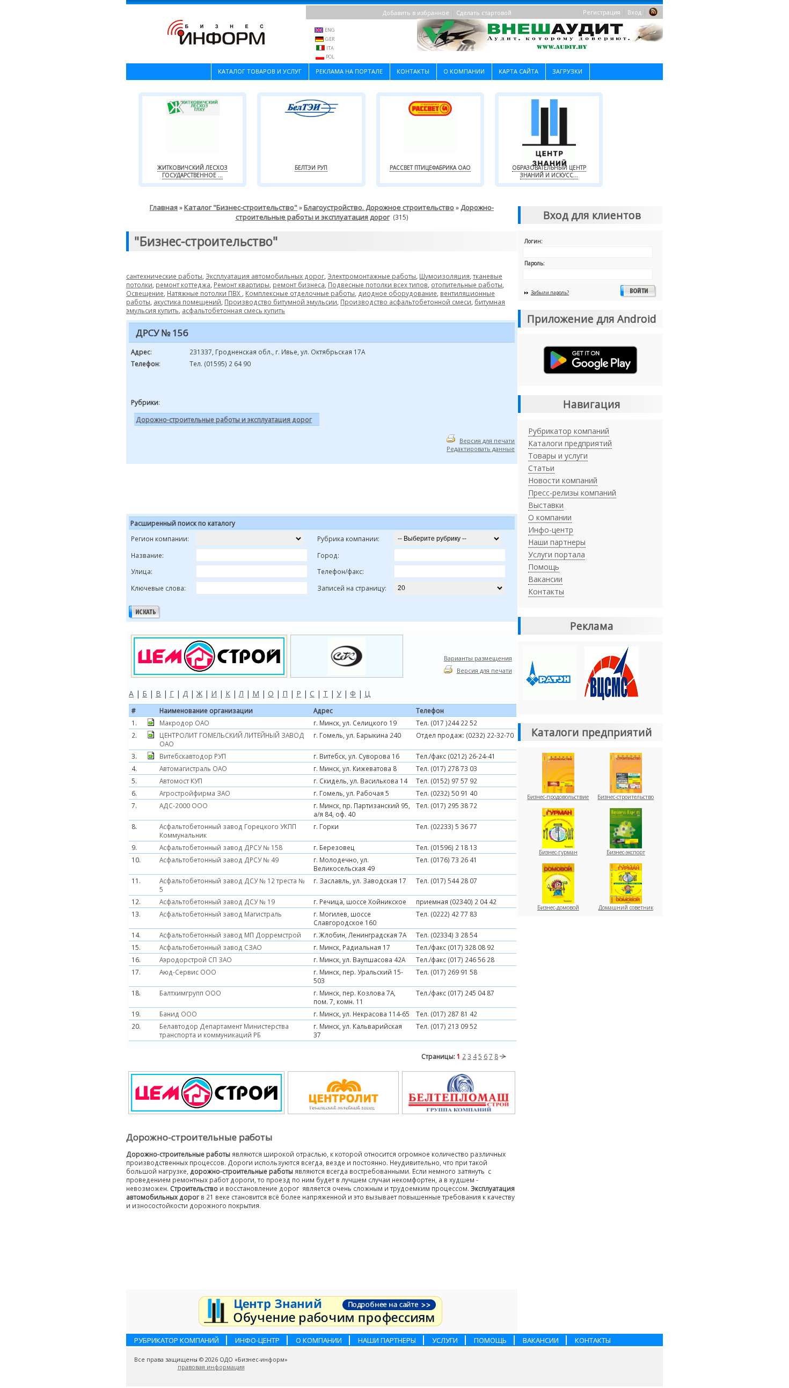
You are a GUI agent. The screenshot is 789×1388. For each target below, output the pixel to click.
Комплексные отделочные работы (300, 293)
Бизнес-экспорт (626, 852)
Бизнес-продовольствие (558, 797)
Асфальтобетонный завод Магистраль (220, 914)
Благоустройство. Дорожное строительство (379, 207)
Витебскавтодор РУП (192, 756)
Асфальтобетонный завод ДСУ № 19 (217, 901)
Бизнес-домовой (558, 907)
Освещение (145, 293)
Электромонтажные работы (371, 276)
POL (330, 56)
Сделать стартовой (484, 13)
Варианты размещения (478, 658)
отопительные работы (466, 284)
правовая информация (211, 1367)
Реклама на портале (349, 71)
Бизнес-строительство (625, 797)
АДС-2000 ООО (183, 805)
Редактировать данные (481, 449)
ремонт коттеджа (183, 284)
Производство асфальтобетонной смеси (405, 301)
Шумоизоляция (444, 276)
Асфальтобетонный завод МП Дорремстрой (230, 935)
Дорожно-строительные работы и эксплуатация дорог (365, 212)
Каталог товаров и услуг (260, 71)
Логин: (533, 241)
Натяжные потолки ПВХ (204, 293)
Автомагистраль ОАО (193, 768)
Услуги (445, 1340)
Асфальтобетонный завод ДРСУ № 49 (219, 859)
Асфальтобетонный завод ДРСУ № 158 (220, 847)
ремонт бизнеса (299, 284)
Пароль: (534, 263)
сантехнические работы (164, 276)
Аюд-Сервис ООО (187, 972)
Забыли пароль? (550, 292)
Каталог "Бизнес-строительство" (240, 207)
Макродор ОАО (184, 722)
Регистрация (601, 12)
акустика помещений (187, 301)
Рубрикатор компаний (568, 431)
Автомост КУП (180, 780)
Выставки (546, 505)
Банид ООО (178, 1013)
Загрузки (567, 71)
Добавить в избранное (416, 13)
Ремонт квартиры (241, 284)
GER (329, 38)
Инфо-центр (550, 530)
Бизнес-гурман (558, 852)
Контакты (413, 71)
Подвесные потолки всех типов (378, 284)
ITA (330, 48)
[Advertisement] (259, 491)
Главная (164, 207)
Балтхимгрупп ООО (190, 993)
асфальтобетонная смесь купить (233, 310)
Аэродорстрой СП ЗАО (195, 959)
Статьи (541, 468)
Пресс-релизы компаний (572, 493)
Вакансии (545, 579)
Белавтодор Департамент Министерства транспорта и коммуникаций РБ (224, 1030)
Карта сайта (518, 71)
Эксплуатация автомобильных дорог (265, 276)
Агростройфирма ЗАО (194, 793)
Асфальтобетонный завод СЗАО (210, 947)
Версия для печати (487, 441)
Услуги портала (556, 554)
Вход (634, 12)
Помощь (543, 567)
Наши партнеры (557, 542)
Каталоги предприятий (570, 443)
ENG (330, 29)
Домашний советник (625, 907)
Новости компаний (562, 480)
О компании (464, 71)
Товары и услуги (558, 455)
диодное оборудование (397, 293)
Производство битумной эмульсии (280, 301)
